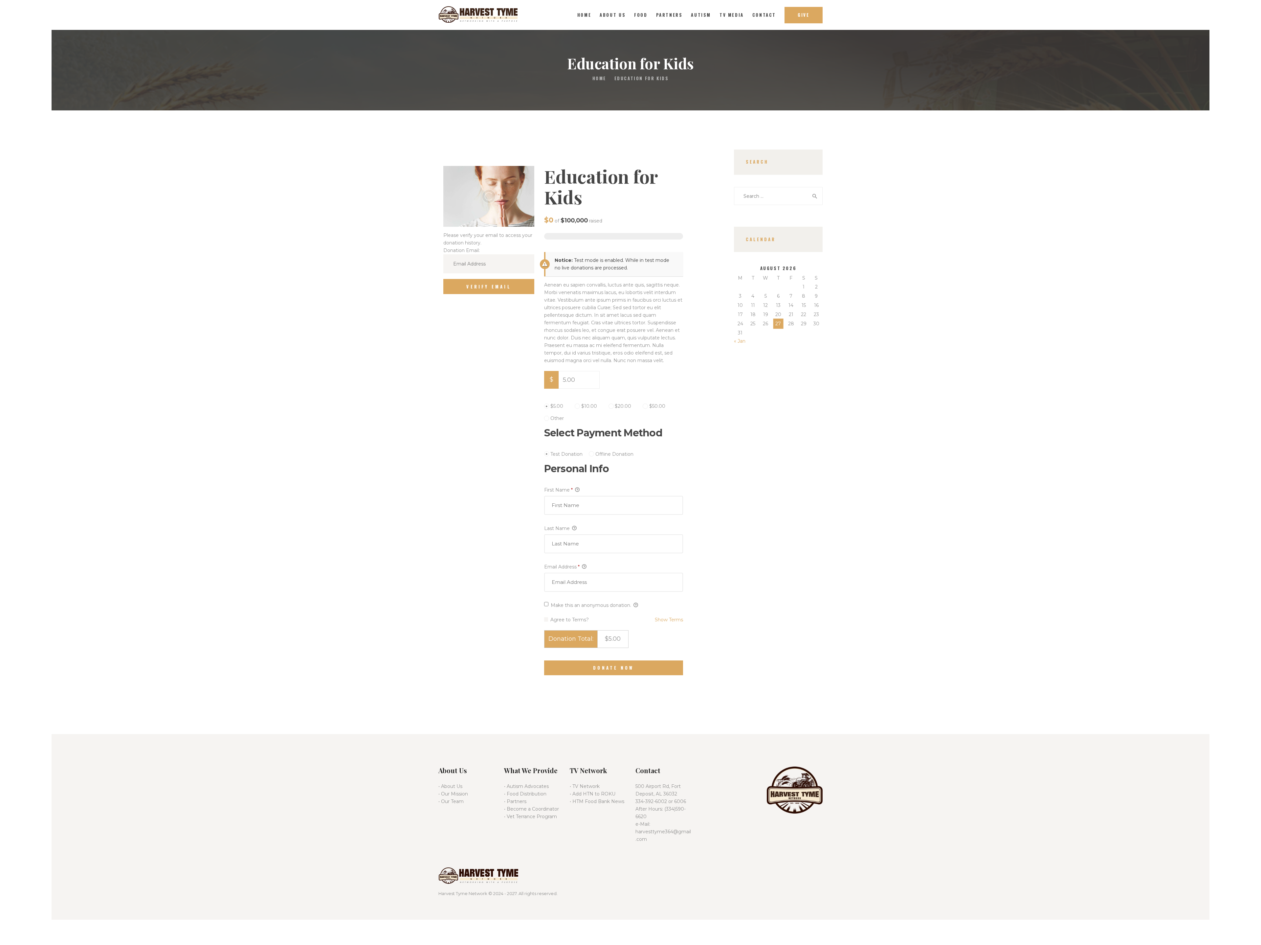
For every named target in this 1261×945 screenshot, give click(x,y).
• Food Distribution (525, 794)
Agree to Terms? (569, 620)
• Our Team (451, 801)
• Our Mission (453, 794)
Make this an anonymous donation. (590, 605)
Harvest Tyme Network (462, 893)
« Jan (739, 341)
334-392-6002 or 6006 (660, 801)
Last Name (557, 528)
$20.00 (623, 406)
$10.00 (589, 406)
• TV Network (585, 786)
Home (599, 78)
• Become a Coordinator (531, 809)
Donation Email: (461, 250)
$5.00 (556, 406)
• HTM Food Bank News (597, 801)
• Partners (515, 801)
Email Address (562, 567)
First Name (558, 490)
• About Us (450, 786)
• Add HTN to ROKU (592, 794)
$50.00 (657, 406)
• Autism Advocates (526, 786)
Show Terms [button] (669, 620)
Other (557, 418)
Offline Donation (614, 454)
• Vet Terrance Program (530, 816)
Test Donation (566, 454)
